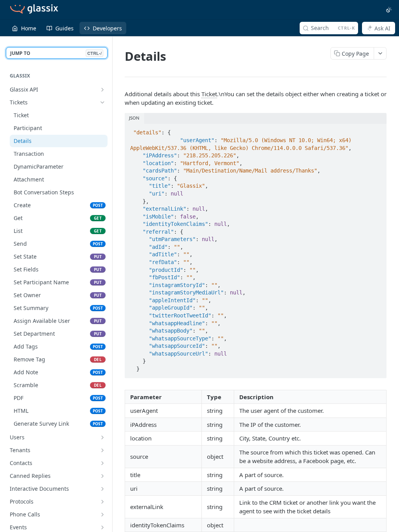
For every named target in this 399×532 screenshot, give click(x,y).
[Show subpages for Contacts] (102, 463)
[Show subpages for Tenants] (102, 450)
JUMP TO (56, 53)
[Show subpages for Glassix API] (102, 89)
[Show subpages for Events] (102, 527)
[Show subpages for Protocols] (102, 502)
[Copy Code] (377, 130)
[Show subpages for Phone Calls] (102, 514)
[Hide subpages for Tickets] (102, 102)
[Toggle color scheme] (389, 10)
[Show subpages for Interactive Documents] (102, 489)
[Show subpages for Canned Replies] (102, 476)
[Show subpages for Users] (102, 437)
